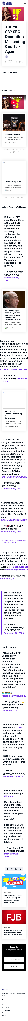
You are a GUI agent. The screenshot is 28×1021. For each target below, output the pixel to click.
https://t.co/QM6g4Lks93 (14, 520)
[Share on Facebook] (7, 869)
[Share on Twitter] (12, 869)
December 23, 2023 (13, 776)
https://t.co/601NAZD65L (14, 477)
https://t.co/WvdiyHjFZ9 (14, 696)
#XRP (19, 727)
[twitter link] (3, 999)
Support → (5, 1015)
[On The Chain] (6, 56)
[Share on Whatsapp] (16, 869)
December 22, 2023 (11, 488)
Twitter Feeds (5, 1008)
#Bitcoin (8, 796)
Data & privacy (6, 1010)
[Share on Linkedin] (20, 869)
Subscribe (14, 966)
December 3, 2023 (11, 710)
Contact (4, 1013)
